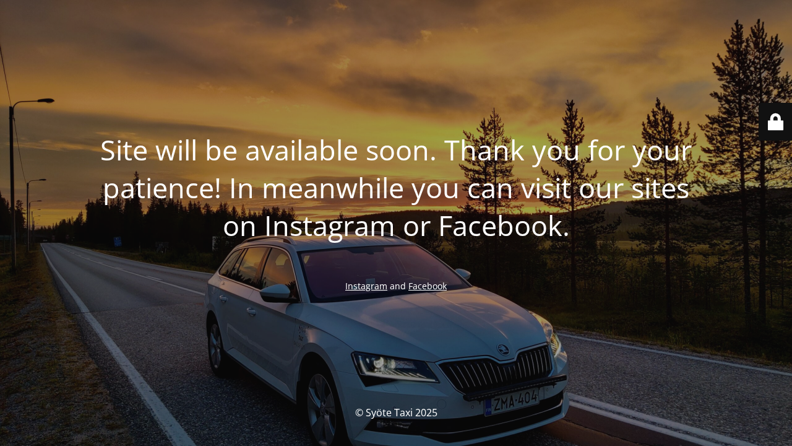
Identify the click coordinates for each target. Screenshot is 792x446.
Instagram (366, 286)
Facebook (427, 286)
